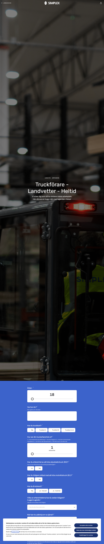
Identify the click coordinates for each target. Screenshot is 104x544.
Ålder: (35, 388)
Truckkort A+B (69, 430)
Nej (32, 430)
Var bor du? (32, 407)
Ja (32, 468)
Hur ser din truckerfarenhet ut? (45, 437)
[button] (101, 3)
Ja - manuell (43, 491)
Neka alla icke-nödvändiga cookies (86, 530)
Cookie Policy (15, 531)
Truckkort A (42, 430)
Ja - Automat (56, 491)
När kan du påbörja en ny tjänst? (40, 515)
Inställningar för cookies (86, 535)
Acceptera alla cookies (86, 525)
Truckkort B (55, 430)
